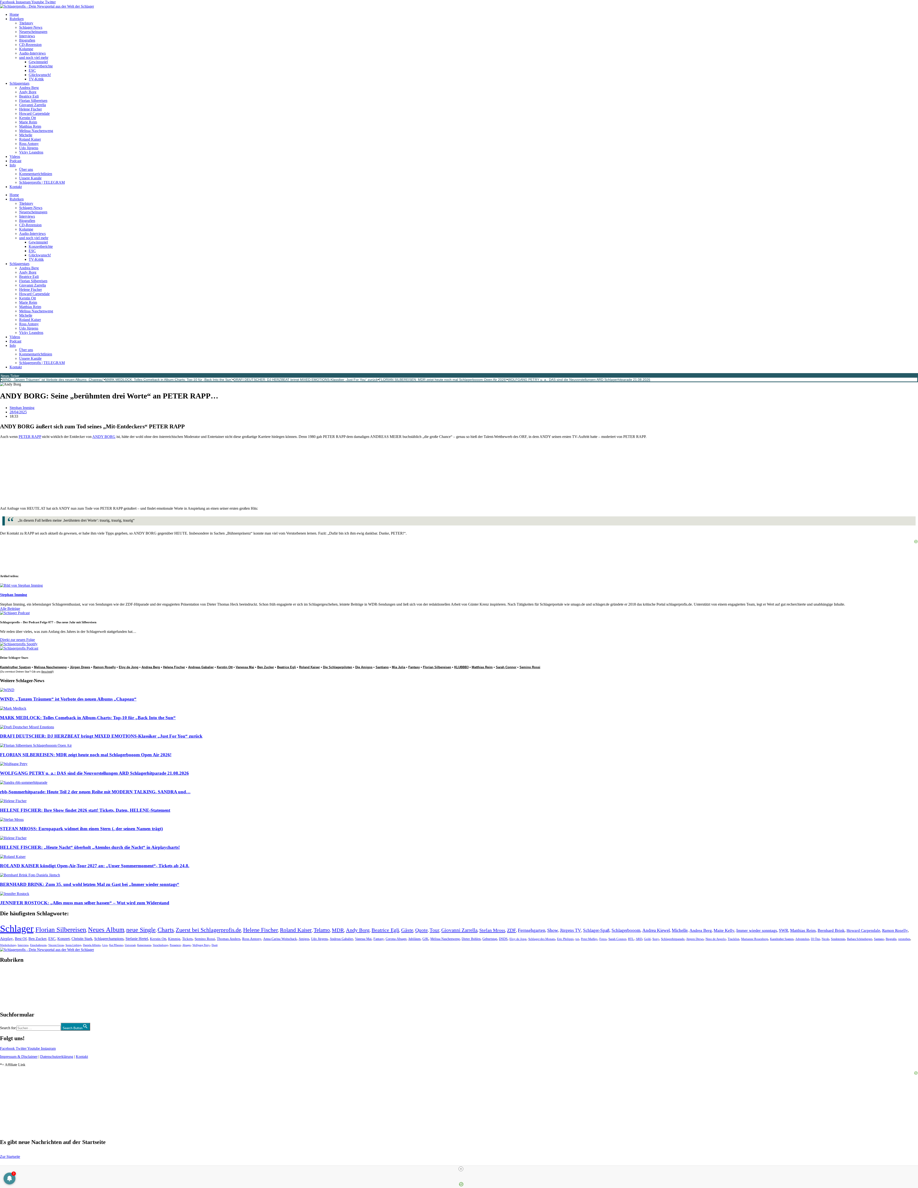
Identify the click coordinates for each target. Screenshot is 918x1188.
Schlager (16, 928)
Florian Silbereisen (33, 101)
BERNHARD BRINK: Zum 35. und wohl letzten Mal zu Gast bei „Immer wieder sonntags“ (89, 884)
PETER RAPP (30, 437)
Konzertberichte (41, 66)
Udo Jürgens (28, 148)
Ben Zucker (265, 667)
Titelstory (26, 23)
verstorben (904, 939)
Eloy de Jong (128, 667)
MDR (338, 930)
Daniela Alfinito (91, 945)
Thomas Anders (228, 939)
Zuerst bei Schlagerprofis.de (208, 930)
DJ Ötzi (815, 939)
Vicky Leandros (31, 152)
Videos (15, 157)
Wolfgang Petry (201, 945)
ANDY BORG (103, 437)
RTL (631, 939)
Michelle (25, 135)
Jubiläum (414, 939)
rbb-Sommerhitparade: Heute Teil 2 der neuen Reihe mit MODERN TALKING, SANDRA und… (95, 791)
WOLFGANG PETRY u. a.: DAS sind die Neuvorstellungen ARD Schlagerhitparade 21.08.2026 (579, 379)
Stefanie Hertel (137, 939)
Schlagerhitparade (672, 939)
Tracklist (733, 939)
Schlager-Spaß (596, 930)
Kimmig (174, 939)
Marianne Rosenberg (754, 939)
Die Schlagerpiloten (337, 667)
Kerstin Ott (27, 118)
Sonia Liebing (73, 945)
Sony (655, 939)
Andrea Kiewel (656, 930)
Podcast (15, 161)
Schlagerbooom (626, 930)
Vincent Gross (56, 945)
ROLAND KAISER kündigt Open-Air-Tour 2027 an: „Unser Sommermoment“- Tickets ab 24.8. (94, 865)
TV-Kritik (36, 79)
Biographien (9, 987)
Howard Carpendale (34, 113)
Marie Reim (28, 122)
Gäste (407, 930)
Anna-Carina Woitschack (280, 939)
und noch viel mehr (33, 57)
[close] (461, 1168)
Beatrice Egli (29, 96)
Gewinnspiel (38, 62)
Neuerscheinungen (33, 32)
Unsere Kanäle (30, 178)
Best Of (21, 938)
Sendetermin (838, 939)
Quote (421, 930)
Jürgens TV (570, 930)
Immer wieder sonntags (756, 930)
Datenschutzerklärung (56, 1057)
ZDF (511, 930)
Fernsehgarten (531, 930)
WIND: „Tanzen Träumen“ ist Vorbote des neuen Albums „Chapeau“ (53, 379)
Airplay (6, 938)
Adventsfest (802, 939)
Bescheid (46, 671)
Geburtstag (489, 939)
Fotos (603, 939)
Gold (647, 939)
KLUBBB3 (461, 667)
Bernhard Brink (831, 930)
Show (552, 930)
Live (104, 945)
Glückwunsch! (40, 75)
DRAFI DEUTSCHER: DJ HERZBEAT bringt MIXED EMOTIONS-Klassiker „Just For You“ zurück (306, 379)
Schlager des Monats (541, 939)
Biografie (891, 939)
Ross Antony (29, 144)
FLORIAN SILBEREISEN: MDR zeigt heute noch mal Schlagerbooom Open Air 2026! (443, 379)
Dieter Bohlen (471, 939)
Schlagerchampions (109, 939)
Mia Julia (398, 667)
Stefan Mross (492, 930)
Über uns (26, 169)
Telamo (322, 930)
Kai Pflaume (116, 945)
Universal (130, 945)
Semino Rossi (529, 667)
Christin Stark (81, 939)
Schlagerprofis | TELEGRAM (42, 182)
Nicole (825, 939)
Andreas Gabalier (201, 667)
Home (14, 14)
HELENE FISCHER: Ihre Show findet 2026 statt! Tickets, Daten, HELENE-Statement (85, 810)
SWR (783, 930)
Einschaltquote (38, 945)
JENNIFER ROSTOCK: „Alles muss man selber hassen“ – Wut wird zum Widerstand (84, 902)
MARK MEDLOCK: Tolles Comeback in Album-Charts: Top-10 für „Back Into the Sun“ (168, 379)
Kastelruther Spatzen (15, 667)
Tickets (187, 939)
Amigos (304, 939)
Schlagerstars (19, 83)
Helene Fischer (30, 109)
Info (13, 165)
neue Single (141, 929)
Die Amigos (363, 667)
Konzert (63, 939)
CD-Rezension (30, 45)
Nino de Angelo (715, 939)
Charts (166, 929)
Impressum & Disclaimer (19, 1057)
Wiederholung (8, 945)
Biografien (27, 40)
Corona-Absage (396, 939)
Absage (186, 945)
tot (577, 939)
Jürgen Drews (80, 667)
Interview (23, 945)
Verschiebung (160, 945)
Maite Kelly (724, 930)
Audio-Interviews (32, 53)
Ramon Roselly (104, 667)
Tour (434, 930)
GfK (425, 939)
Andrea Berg (29, 88)
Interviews (27, 36)
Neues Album (106, 929)
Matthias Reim (30, 126)
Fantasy (414, 667)
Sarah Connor (506, 667)
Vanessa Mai (245, 667)
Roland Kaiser (30, 139)
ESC (32, 70)
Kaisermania (144, 945)
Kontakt (16, 187)
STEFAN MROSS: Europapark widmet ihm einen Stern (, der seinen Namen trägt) (81, 828)
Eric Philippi (565, 939)
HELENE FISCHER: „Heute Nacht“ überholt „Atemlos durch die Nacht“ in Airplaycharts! (90, 847)
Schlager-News (30, 27)
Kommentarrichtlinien (35, 174)
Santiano (382, 667)
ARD (639, 939)
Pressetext (175, 945)
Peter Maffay (589, 939)
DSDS (503, 939)
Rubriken (17, 19)
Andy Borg (27, 92)
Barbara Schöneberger (859, 939)
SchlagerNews (11, 974)
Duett (215, 945)
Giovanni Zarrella (32, 105)
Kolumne (26, 49)
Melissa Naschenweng (36, 131)
